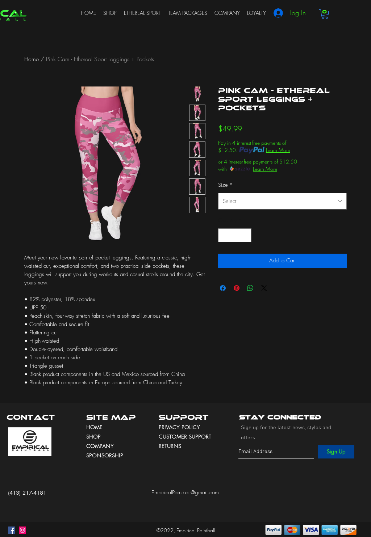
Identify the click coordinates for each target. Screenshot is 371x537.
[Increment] (246, 235)
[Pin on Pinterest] (236, 288)
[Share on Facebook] (222, 288)
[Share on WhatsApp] (250, 288)
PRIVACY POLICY (180, 427)
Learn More (278, 150)
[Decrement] (224, 235)
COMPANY (100, 446)
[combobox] (282, 201)
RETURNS (170, 446)
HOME (94, 427)
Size (225, 185)
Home (31, 59)
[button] (324, 14)
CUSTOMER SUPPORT (185, 436)
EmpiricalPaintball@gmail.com (185, 492)
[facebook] (11, 530)
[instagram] (22, 530)
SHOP (93, 436)
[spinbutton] (235, 235)
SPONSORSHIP (104, 455)
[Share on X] (264, 288)
